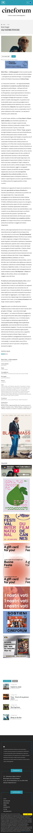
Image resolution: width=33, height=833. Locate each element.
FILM (13, 56)
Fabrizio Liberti (15, 688)
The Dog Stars (15, 707)
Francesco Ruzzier (16, 718)
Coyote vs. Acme (16, 687)
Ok (27, 814)
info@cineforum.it (12, 782)
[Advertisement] (14, 669)
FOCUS (15, 681)
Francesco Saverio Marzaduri (10, 59)
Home (4, 24)
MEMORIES (6, 803)
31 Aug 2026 (14, 684)
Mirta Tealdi (14, 700)
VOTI (4, 798)
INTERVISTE (6, 807)
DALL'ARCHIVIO (7, 811)
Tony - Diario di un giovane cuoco (20, 698)
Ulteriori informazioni (25, 831)
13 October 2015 (6, 56)
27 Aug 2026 (14, 715)
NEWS (5, 805)
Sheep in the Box (16, 717)
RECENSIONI (7, 681)
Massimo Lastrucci (16, 708)
